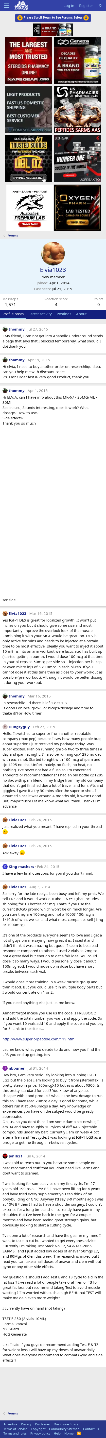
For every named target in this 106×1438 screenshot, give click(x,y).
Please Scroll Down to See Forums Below (53, 17)
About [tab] (81, 313)
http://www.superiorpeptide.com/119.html (38, 1038)
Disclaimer (42, 1424)
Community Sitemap (64, 1429)
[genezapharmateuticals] (77, 60)
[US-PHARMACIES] (77, 109)
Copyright (38, 1429)
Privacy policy (40, 1433)
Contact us (91, 1429)
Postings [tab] (64, 313)
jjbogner (17, 1068)
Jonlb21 (16, 1155)
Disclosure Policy (66, 1424)
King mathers (21, 866)
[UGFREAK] (77, 158)
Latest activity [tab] (40, 313)
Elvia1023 (17, 613)
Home (68, 1433)
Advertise (10, 1424)
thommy (17, 329)
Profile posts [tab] (13, 313)
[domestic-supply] (28, 109)
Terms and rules (15, 1433)
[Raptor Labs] (29, 207)
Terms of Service (15, 1429)
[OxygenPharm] (77, 207)
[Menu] (7, 6)
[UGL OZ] (28, 158)
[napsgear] (28, 60)
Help (57, 1433)
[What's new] (100, 5)
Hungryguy (19, 726)
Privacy (26, 1424)
